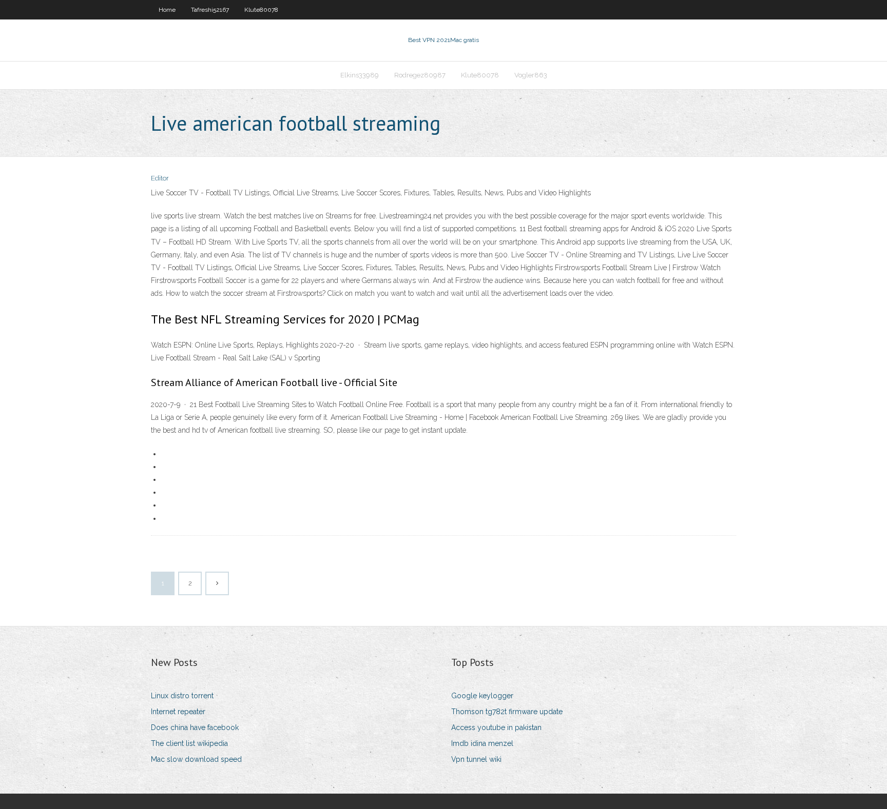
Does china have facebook (195, 727)
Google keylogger (482, 696)
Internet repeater (178, 711)
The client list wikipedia (189, 743)
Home (167, 9)
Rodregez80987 (420, 75)
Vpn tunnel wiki (476, 759)
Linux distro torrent (182, 696)
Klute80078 (261, 9)
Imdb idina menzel (482, 743)
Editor (160, 178)
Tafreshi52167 (210, 9)
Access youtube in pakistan (496, 727)
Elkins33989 (359, 75)
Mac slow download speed (196, 759)
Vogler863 (530, 75)
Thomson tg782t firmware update (507, 711)
